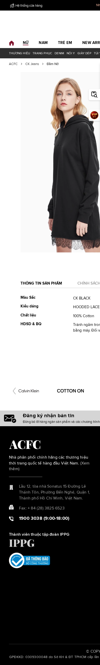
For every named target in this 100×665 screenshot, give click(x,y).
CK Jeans (32, 64)
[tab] (41, 285)
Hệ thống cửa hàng (28, 5)
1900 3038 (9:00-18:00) (44, 518)
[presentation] (14, 391)
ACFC (13, 64)
